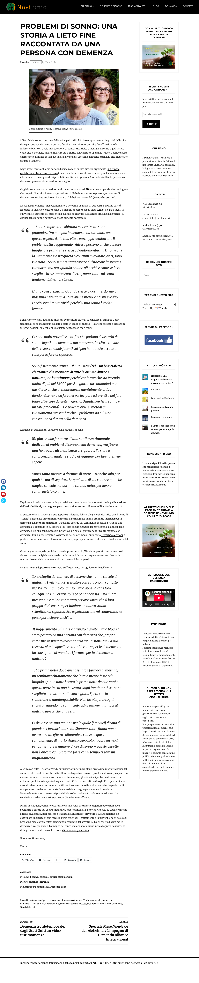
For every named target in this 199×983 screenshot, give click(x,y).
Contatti (188, 6)
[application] (158, 598)
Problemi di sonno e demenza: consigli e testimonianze (46, 877)
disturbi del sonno (95, 903)
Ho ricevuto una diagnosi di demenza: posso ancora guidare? (162, 379)
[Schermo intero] (172, 604)
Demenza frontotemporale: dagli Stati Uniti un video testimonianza (42, 929)
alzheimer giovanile (49, 903)
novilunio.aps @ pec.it (153, 225)
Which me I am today (109, 209)
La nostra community (161, 417)
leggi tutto (161, 484)
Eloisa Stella (50, 62)
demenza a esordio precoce (73, 903)
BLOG (156, 6)
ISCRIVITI (151, 124)
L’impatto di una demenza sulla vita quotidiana (43, 887)
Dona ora (171, 6)
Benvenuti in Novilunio (162, 398)
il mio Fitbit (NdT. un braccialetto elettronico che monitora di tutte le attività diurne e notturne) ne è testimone (77, 372)
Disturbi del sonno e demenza (34, 882)
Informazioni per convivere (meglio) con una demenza (56, 900)
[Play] (146, 604)
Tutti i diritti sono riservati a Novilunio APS (134, 962)
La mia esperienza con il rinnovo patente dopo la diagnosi (163, 429)
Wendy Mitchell (27, 907)
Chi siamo (86, 6)
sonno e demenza (113, 903)
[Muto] (168, 604)
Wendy (90, 189)
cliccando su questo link (75, 830)
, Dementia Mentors (112, 534)
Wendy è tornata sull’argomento (62, 567)
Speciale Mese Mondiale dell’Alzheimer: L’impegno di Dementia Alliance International (105, 931)
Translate (164, 308)
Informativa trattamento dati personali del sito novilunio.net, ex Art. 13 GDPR (63, 962)
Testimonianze (136, 6)
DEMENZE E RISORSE (111, 6)
